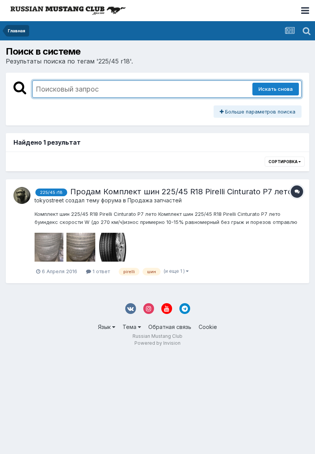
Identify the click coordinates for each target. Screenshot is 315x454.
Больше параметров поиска (259, 111)
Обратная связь (169, 327)
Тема (130, 327)
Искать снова (276, 89)
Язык (105, 327)
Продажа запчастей (155, 200)
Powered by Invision (157, 343)
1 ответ (100, 271)
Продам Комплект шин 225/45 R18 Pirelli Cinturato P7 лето (181, 191)
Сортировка (283, 161)
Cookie (208, 327)
